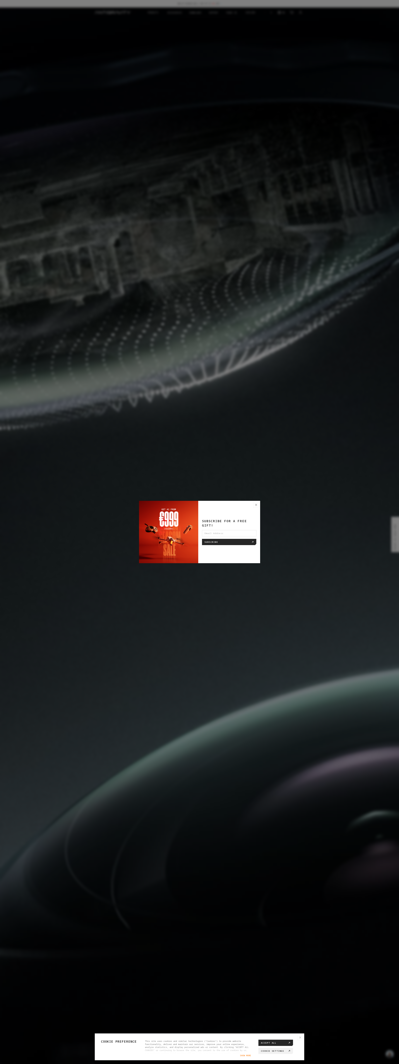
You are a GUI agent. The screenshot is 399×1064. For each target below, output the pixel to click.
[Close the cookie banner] (300, 1037)
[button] (256, 505)
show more (245, 1055)
